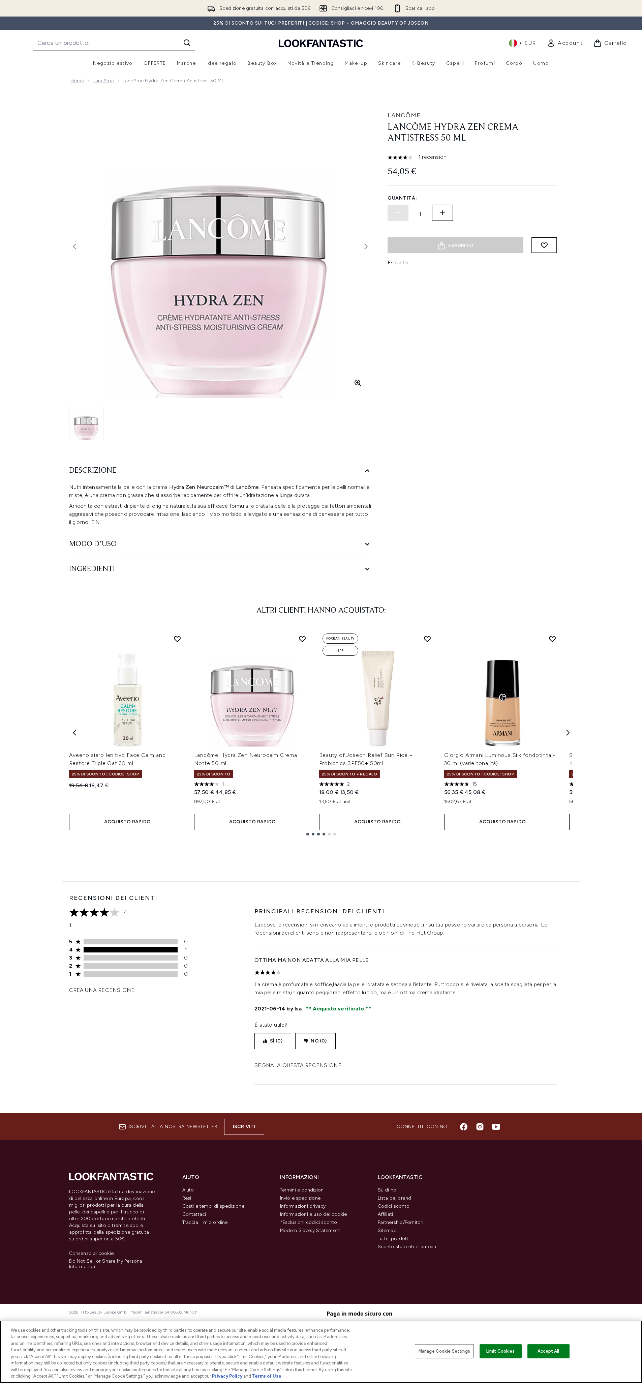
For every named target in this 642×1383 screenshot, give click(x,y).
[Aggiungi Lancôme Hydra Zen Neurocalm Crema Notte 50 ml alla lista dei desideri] (302, 639)
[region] (321, 1351)
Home (77, 81)
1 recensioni (433, 157)
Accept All (548, 1351)
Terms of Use (266, 1376)
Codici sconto (394, 1206)
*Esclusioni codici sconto (308, 1222)
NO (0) (319, 1041)
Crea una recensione (102, 990)
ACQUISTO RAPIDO (127, 822)
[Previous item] (74, 732)
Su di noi (388, 1190)
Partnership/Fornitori (401, 1222)
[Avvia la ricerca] (187, 42)
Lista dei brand (394, 1198)
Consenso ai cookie (91, 1253)
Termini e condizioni (302, 1190)
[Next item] (567, 732)
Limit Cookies (500, 1351)
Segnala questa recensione (297, 1065)
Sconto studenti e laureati (407, 1246)
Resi (186, 1198)
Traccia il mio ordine (205, 1222)
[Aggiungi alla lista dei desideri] (544, 245)
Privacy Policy (227, 1376)
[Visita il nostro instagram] (480, 1127)
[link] (565, 43)
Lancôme (103, 81)
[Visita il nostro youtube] (496, 1127)
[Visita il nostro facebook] (464, 1127)
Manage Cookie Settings (444, 1351)
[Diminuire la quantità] (398, 213)
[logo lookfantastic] (321, 43)
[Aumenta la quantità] (442, 213)
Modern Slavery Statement (310, 1230)
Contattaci (194, 1214)
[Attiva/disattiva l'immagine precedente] (74, 246)
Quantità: (402, 198)
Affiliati (385, 1214)
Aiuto (188, 1190)
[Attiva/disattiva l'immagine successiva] (366, 246)
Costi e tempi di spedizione (213, 1206)
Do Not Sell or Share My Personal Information (106, 1264)
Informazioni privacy (303, 1206)
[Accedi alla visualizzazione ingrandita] (358, 383)
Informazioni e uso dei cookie (313, 1214)
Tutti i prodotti (394, 1238)
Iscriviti (244, 1126)
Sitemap (387, 1230)
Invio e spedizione (300, 1198)
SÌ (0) (276, 1041)
